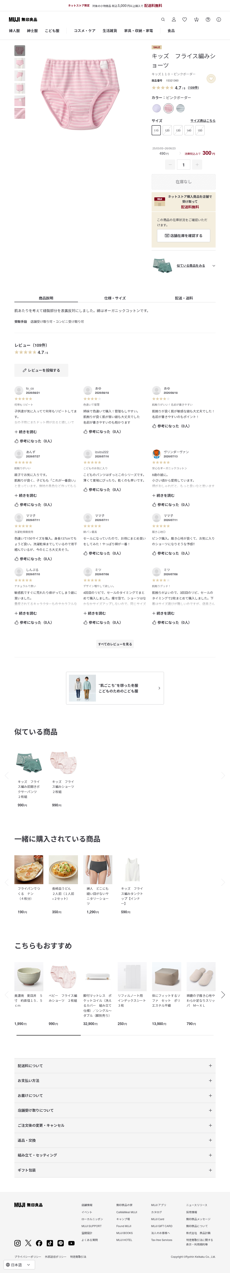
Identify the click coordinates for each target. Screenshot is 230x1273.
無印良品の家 (124, 1205)
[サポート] (219, 19)
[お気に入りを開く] (184, 19)
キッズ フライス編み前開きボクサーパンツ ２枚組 (29, 789)
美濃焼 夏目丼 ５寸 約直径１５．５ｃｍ (28, 1000)
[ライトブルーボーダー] (180, 108)
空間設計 (87, 1233)
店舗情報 (87, 1205)
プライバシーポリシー (27, 1256)
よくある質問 (90, 1240)
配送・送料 (184, 298)
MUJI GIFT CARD (161, 1226)
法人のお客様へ (160, 1233)
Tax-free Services (161, 1240)
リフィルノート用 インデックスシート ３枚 (132, 1000)
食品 (171, 30)
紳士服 (32, 30)
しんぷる (32, 569)
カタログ (156, 1212)
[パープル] (157, 108)
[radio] (157, 108)
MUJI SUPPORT (92, 1226)
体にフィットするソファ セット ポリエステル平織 (166, 1000)
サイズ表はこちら (203, 120)
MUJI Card (157, 1219)
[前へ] (4, 775)
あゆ (98, 388)
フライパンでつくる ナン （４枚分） (29, 893)
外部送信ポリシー (55, 1256)
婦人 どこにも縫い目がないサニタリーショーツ (98, 896)
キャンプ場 (123, 1219)
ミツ (98, 569)
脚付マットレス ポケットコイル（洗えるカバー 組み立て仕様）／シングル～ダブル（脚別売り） (97, 1005)
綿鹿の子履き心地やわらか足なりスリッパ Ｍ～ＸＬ (201, 1000)
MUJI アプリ (158, 1205)
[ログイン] (174, 19)
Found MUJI (123, 1226)
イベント (87, 1212)
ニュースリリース (196, 1205)
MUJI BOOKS (124, 1233)
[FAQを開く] (208, 19)
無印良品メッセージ (198, 1219)
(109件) (193, 87)
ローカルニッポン (92, 1219)
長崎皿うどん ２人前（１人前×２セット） (63, 893)
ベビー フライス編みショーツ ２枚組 (63, 998)
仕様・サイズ (115, 298)
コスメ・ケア (84, 30)
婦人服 (14, 30)
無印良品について (197, 1226)
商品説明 (46, 298)
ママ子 (30, 515)
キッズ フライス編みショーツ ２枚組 (64, 786)
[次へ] (225, 775)
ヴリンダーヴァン (176, 452)
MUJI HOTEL (124, 1240)
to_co (30, 388)
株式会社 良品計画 (198, 1233)
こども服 (52, 30)
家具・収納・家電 (138, 30)
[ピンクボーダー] (169, 108)
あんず (30, 452)
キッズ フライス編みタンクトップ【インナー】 (132, 896)
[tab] (19, 50)
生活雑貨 (110, 30)
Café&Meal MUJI (126, 1212)
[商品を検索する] (163, 19)
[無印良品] (28, 1205)
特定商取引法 (78, 1256)
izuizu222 (101, 452)
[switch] (211, 78)
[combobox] (19, 1264)
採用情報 (191, 1212)
